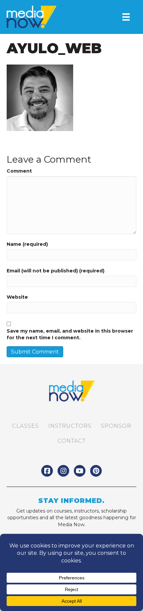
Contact (72, 441)
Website (17, 297)
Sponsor (116, 426)
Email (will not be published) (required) (55, 271)
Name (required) (27, 244)
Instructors (69, 426)
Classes (25, 426)
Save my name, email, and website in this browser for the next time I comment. (70, 334)
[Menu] (126, 17)
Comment (19, 171)
